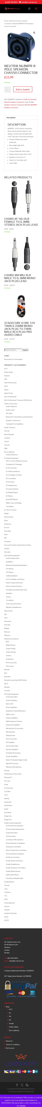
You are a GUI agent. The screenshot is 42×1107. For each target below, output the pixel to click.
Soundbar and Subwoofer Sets (16, 590)
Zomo (6, 917)
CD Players (10, 569)
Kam (5, 618)
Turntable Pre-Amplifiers (14, 424)
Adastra (7, 376)
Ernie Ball (7, 531)
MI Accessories (11, 662)
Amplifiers (9, 562)
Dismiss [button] (23, 1106)
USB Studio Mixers (12, 875)
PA (10, 1016)
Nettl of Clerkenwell (26, 1091)
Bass (7, 641)
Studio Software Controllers (16, 868)
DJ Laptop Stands (12, 489)
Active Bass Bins (12, 697)
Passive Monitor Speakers (15, 854)
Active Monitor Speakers (14, 826)
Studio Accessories (12, 857)
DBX (5, 448)
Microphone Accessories (14, 728)
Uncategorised (9, 903)
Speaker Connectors (17, 102)
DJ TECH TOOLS (10, 510)
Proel (6, 784)
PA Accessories (11, 739)
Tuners (8, 597)
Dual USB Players (12, 499)
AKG (6, 386)
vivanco (7, 906)
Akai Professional (10, 383)
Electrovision (8, 517)
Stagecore (8, 819)
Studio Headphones (13, 864)
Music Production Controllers (16, 850)
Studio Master (9, 882)
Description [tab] (11, 117)
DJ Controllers (11, 478)
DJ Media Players (12, 492)
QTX (6, 795)
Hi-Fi (10, 1009)
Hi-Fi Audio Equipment (12, 555)
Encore (6, 527)
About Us (9, 1041)
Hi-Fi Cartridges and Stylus (15, 579)
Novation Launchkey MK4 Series (15, 680)
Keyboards (10, 659)
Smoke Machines (12, 455)
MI (10, 1020)
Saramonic (7, 802)
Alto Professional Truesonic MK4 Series (18, 400)
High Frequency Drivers (14, 721)
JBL (5, 614)
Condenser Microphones (14, 840)
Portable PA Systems (13, 753)
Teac (6, 889)
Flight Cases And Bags (14, 503)
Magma (6, 628)
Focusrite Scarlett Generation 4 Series (17, 545)
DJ (10, 1013)
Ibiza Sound (8, 611)
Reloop (6, 798)
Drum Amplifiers (11, 707)
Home (6, 21)
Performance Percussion (13, 774)
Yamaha (7, 910)
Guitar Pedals (10, 648)
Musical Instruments (11, 639)
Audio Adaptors (11, 406)
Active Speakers (11, 700)
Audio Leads (10, 410)
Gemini (6, 548)
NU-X (6, 684)
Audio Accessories (15, 21)
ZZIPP (6, 920)
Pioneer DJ (8, 777)
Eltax (6, 520)
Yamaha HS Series (10, 913)
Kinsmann (7, 621)
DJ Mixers (9, 496)
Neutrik (7, 102)
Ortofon (7, 690)
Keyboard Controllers (13, 847)
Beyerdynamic (9, 434)
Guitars (8, 655)
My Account (10, 1048)
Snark (6, 809)
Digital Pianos (10, 645)
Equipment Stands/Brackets (16, 711)
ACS (5, 369)
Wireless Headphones (13, 607)
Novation (7, 676)
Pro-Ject (7, 781)
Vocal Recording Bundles (14, 878)
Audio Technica (9, 427)
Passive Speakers (12, 749)
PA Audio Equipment (11, 694)
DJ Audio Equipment (11, 458)
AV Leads (9, 413)
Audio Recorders (12, 833)
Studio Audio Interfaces (14, 861)
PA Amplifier (10, 742)
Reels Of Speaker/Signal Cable (16, 760)
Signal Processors (12, 763)
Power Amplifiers (12, 756)
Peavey (6, 770)
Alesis (6, 390)
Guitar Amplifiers (12, 718)
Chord (6, 441)
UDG (6, 899)
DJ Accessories (11, 468)
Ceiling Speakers (12, 576)
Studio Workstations (13, 871)
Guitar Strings (11, 652)
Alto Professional (10, 397)
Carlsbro (7, 438)
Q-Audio (7, 791)
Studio (11, 1023)
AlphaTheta (8, 393)
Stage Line (8, 816)
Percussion (10, 666)
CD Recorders (11, 836)
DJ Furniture (10, 482)
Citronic (7, 445)
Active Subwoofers (12, 558)
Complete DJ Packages (14, 464)
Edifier (6, 513)
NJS (5, 673)
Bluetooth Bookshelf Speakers (16, 565)
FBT (5, 538)
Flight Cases (10, 714)
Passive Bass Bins (12, 746)
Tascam (7, 885)
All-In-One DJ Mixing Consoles (16, 461)
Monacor (7, 635)
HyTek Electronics (27, 1089)
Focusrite (7, 541)
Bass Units (9, 704)
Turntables (10, 506)
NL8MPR (34, 105)
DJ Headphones (11, 485)
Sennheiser (8, 805)
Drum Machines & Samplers (15, 843)
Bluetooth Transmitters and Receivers (19, 417)
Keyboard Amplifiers (13, 725)
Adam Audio (8, 372)
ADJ (5, 379)
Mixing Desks (10, 735)
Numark (7, 687)
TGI (5, 896)
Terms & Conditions (13, 1044)
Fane (6, 534)
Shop (7, 1007)
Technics (7, 892)
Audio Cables (13, 1027)
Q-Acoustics (8, 788)
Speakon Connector (11, 107)
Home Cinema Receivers (14, 583)
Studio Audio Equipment (12, 823)
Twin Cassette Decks (13, 604)
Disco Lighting (9, 452)
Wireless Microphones (14, 767)
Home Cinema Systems (14, 586)
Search (25, 350)
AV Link (7, 431)
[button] (34, 33)
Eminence (7, 524)
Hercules (7, 552)
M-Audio (7, 625)
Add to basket (23, 89)
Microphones (10, 732)
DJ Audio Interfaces (13, 471)
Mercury (7, 632)
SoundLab (7, 812)
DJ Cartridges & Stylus (14, 475)
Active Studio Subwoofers (15, 829)
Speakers (9, 593)
